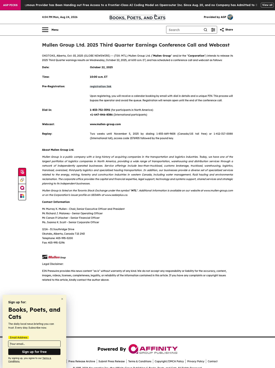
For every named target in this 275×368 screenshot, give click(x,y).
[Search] (205, 29)
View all (267, 5)
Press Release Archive (81, 361)
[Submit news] (22, 172)
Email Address (18, 337)
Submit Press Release (112, 361)
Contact (213, 361)
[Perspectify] (22, 180)
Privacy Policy (195, 361)
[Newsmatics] (22, 196)
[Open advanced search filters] (213, 29)
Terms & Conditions (139, 361)
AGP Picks (10, 5)
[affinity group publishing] (22, 188)
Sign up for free (34, 352)
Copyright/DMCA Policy (169, 361)
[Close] (62, 298)
